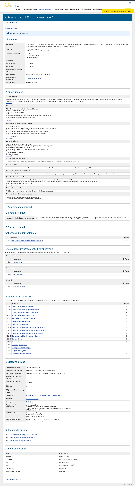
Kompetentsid (74, 10)
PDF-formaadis (12, 28)
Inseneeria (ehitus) (32, 399)
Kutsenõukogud (98, 10)
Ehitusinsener (30, 402)
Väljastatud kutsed (30, 10)
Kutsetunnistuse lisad (61, 10)
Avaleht (18, 10)
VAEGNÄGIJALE (122, 3)
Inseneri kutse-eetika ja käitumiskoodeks (23, 435)
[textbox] (129, 3)
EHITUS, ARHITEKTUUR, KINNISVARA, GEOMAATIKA (43, 396)
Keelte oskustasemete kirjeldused (21, 440)
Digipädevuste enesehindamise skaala (22, 438)
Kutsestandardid (44, 10)
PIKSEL (130, 484)
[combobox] (130, 3)
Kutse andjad (86, 10)
